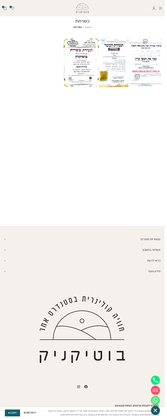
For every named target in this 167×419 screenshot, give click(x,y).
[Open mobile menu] (160, 8)
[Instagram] (79, 387)
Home (88, 27)
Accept (12, 412)
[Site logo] (82, 8)
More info (29, 412)
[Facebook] (86, 387)
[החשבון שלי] (154, 8)
